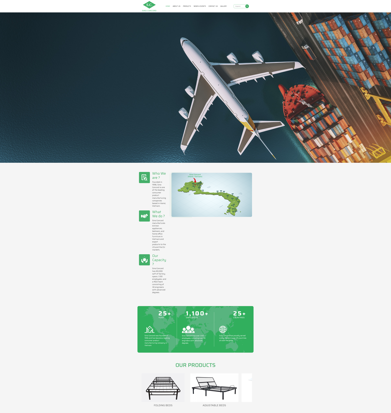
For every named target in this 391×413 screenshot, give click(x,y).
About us (176, 6)
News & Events (200, 6)
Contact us (213, 6)
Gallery (223, 6)
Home (168, 6)
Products (187, 6)
